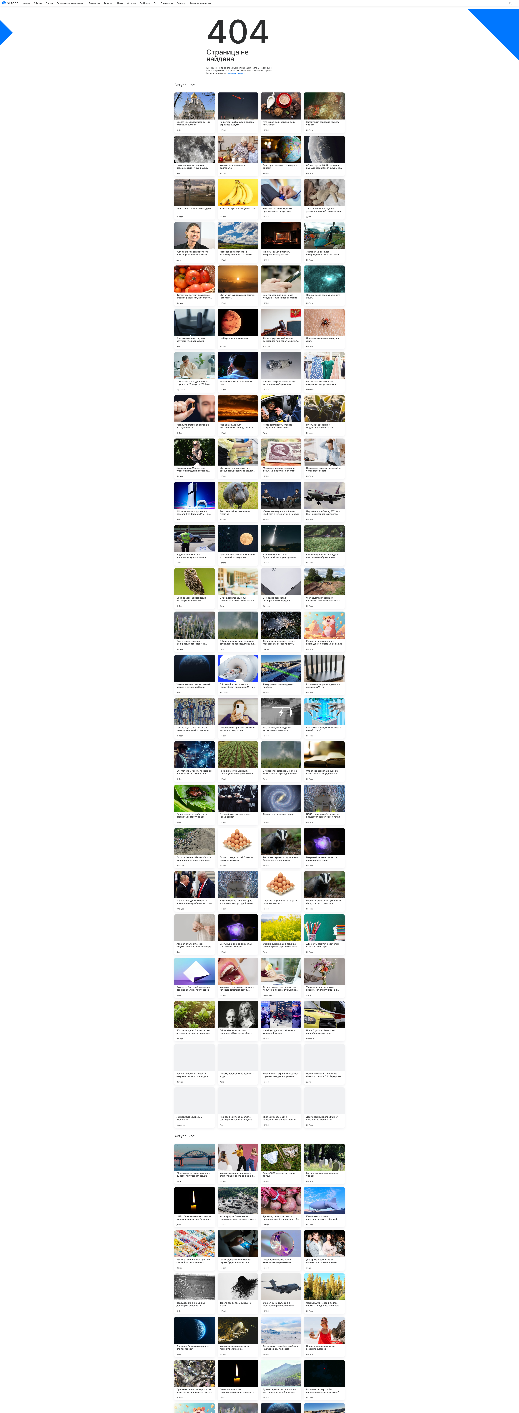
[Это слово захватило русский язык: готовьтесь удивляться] (324, 761)
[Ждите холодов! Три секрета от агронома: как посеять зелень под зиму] (194, 1021)
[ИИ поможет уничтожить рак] (281, 1280)
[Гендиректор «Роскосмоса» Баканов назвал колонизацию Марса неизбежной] (281, 1151)
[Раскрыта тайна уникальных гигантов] (238, 502)
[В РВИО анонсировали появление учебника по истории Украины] (194, 1151)
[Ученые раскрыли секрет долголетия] (238, 156)
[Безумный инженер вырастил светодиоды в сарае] (324, 848)
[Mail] (4, 3)
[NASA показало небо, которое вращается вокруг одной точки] (324, 805)
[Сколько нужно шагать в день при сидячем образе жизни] (324, 545)
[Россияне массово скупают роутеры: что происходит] (194, 329)
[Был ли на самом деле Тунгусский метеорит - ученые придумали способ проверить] (281, 545)
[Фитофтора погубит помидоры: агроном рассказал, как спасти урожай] (194, 285)
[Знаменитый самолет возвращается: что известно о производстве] (324, 242)
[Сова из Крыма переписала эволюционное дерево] (194, 588)
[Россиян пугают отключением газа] (238, 372)
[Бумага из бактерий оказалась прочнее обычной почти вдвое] (194, 978)
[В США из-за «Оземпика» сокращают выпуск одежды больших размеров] (324, 372)
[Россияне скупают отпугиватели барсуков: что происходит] (281, 848)
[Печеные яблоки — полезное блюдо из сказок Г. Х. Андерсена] (324, 1064)
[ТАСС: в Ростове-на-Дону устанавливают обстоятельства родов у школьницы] (324, 199)
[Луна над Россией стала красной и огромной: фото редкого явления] (238, 545)
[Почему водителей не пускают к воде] (238, 1064)
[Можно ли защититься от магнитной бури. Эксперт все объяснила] (238, 1280)
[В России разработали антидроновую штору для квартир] (281, 588)
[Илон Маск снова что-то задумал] (194, 199)
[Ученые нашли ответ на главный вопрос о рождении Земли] (194, 675)
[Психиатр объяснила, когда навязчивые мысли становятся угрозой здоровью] (194, 1194)
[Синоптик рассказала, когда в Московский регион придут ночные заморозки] (281, 632)
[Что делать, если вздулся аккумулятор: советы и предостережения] (281, 718)
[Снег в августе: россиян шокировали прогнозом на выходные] (194, 632)
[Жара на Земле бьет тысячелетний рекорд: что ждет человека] (238, 415)
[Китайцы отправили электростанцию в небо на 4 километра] (324, 1380)
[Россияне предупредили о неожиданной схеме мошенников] (324, 632)
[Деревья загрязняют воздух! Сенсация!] (238, 1237)
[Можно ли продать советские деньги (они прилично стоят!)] (281, 459)
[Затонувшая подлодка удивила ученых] (324, 112)
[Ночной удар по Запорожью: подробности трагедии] (324, 1021)
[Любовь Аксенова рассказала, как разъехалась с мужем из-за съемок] (324, 1151)
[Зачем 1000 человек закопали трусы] (281, 1337)
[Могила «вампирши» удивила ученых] (324, 1337)
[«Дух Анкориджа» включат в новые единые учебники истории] (194, 891)
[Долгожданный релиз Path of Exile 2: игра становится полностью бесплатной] (324, 1107)
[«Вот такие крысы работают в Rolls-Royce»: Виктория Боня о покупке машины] (194, 242)
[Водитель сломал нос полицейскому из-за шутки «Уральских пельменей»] (194, 545)
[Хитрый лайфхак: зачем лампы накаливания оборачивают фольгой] (281, 372)
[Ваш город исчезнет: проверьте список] (281, 156)
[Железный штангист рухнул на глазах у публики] (324, 1280)
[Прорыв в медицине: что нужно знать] (324, 329)
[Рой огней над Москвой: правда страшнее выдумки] (238, 112)
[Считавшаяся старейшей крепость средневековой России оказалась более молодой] (324, 588)
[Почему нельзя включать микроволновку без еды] (281, 242)
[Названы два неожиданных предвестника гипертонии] (281, 199)
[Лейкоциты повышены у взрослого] (194, 1107)
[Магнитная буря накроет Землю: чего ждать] (238, 285)
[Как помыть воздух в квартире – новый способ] (324, 718)
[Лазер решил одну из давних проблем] (281, 675)
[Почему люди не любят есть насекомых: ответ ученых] (194, 805)
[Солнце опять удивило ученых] (281, 805)
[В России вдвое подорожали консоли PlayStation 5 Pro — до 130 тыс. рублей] (194, 502)
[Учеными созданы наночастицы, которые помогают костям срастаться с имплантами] (238, 978)
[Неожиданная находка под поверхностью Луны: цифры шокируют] (194, 156)
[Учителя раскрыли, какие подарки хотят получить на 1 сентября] (324, 978)
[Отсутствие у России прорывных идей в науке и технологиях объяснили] (194, 761)
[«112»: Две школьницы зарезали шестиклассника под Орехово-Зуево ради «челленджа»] (194, 1380)
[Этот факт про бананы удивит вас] (238, 199)
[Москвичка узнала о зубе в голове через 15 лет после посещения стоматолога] (324, 1194)
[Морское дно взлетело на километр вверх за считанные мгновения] (238, 242)
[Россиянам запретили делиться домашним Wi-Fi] (324, 675)
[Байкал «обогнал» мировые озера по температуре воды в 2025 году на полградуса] (194, 1064)
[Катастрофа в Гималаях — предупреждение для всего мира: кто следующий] (238, 1380)
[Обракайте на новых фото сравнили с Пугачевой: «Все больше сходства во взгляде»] (238, 1021)
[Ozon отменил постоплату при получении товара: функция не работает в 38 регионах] (281, 978)
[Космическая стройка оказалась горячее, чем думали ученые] (281, 1064)
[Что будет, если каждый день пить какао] (281, 112)
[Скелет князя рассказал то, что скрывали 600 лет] (194, 112)
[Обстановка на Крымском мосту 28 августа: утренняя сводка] (194, 1337)
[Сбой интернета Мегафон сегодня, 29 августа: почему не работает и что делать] (324, 1237)
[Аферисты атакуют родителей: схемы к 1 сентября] (324, 934)
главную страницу (235, 73)
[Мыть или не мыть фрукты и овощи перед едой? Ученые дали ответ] (238, 459)
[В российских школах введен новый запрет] (238, 805)
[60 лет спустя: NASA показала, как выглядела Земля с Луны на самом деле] (324, 156)
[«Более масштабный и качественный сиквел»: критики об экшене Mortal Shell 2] (281, 1107)
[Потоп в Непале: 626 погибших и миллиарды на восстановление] (194, 848)
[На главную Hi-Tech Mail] (12, 3)
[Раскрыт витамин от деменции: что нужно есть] (194, 415)
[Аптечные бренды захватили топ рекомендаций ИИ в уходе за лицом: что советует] (238, 1151)
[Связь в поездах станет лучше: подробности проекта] (238, 1194)
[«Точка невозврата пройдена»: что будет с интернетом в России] (281, 502)
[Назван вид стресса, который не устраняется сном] (324, 459)
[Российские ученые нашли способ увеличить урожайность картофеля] (238, 761)
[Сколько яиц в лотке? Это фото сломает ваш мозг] (238, 848)
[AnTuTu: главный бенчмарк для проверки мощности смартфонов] (281, 1194)
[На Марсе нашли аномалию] (238, 329)
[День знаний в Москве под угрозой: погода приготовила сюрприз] (194, 459)
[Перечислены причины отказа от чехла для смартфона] (238, 718)
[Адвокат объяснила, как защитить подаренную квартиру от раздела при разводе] (194, 934)
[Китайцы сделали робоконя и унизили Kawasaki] (281, 1021)
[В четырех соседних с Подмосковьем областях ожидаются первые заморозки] (324, 415)
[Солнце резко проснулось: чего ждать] (324, 285)
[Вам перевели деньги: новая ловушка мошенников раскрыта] (281, 285)
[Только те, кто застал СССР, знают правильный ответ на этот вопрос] (194, 718)
